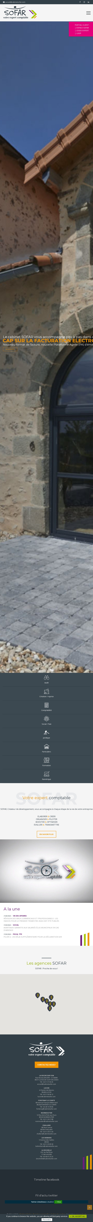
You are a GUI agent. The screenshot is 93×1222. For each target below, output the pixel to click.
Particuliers (46, 751)
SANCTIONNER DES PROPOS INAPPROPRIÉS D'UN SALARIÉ (29, 927)
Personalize (47, 1220)
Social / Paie (46, 724)
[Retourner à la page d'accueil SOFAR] (20, 17)
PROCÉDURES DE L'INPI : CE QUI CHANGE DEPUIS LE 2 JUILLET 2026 (33, 918)
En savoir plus (10, 349)
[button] (46, 1001)
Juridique (46, 737)
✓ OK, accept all (77, 1216)
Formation (46, 765)
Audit (46, 682)
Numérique (46, 779)
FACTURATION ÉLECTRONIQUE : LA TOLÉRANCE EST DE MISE (30, 937)
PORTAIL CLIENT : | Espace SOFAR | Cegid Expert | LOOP (82, 29)
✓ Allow (58, 1202)
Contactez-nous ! (46, 1065)
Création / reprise (46, 696)
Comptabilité (46, 710)
